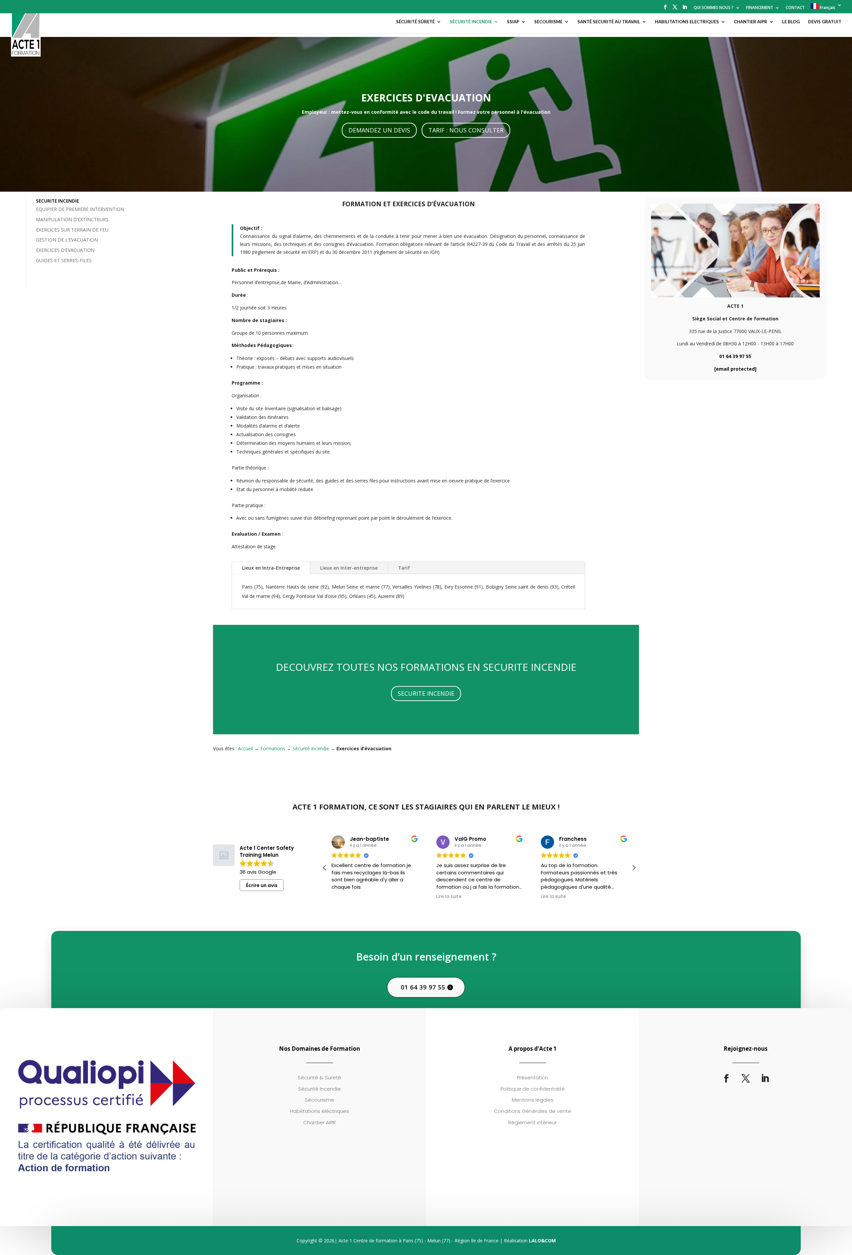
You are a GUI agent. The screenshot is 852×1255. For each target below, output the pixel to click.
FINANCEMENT (759, 8)
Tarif (404, 568)
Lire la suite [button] (449, 897)
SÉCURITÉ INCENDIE (471, 21)
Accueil (245, 748)
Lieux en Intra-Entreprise (271, 568)
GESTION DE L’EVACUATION (67, 240)
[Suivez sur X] (745, 1078)
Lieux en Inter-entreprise (349, 568)
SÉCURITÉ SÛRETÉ (415, 21)
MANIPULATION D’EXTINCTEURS (72, 219)
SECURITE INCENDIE (426, 693)
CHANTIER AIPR (750, 21)
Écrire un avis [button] (262, 885)
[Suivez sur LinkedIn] (764, 1078)
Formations (272, 748)
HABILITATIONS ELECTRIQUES (687, 21)
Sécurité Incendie (311, 748)
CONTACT (795, 8)
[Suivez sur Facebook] (726, 1078)
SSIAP (513, 21)
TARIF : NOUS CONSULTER (466, 130)
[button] (634, 868)
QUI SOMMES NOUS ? (714, 8)
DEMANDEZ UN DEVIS (379, 130)
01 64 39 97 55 (735, 356)
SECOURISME (548, 21)
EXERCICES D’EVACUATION (65, 250)
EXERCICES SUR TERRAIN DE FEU (72, 230)
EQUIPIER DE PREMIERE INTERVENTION (80, 209)
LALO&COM (542, 1240)
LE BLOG (791, 21)
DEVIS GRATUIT (824, 21)
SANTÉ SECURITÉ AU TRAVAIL (608, 21)
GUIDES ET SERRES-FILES (64, 260)
